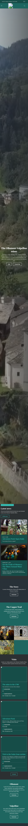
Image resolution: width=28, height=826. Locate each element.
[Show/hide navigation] (1, 5)
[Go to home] (12, 6)
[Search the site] (24, 5)
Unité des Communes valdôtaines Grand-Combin (9, 1)
